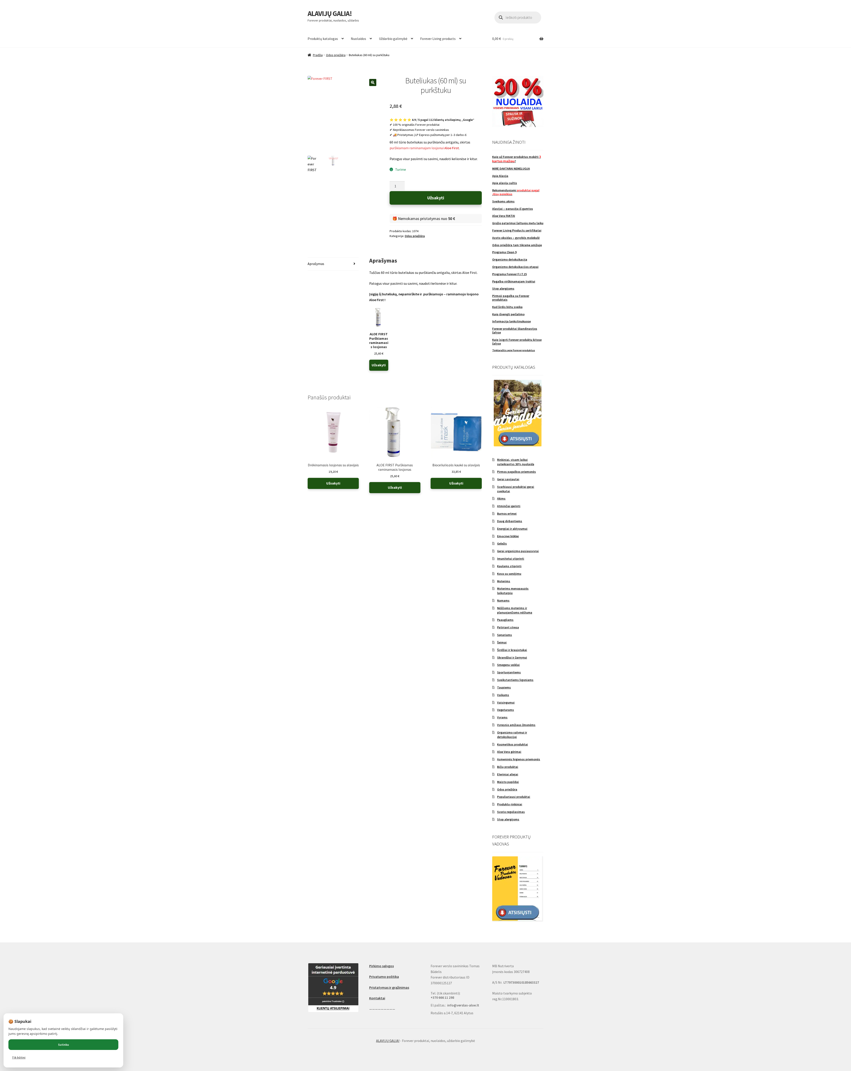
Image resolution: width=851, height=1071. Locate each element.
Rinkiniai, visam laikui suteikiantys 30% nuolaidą (515, 462)
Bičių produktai (507, 767)
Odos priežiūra (335, 55)
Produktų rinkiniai (509, 804)
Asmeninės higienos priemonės (518, 759)
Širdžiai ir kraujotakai (512, 650)
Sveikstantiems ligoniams (515, 680)
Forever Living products (438, 38)
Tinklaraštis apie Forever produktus (513, 350)
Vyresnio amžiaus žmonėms (516, 725)
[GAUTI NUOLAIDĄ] (517, 101)
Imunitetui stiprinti (510, 559)
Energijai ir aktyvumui (512, 529)
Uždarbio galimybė (393, 38)
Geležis (502, 543)
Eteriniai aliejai (507, 774)
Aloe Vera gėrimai (509, 752)
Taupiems (504, 687)
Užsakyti (435, 197)
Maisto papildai (508, 782)
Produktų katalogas (323, 38)
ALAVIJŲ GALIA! (330, 13)
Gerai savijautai (508, 479)
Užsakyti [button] (379, 365)
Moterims (503, 581)
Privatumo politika (384, 976)
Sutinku (63, 1045)
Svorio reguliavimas (511, 812)
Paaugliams (505, 620)
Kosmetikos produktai (512, 744)
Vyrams (502, 717)
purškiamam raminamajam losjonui (424, 148)
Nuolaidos (358, 38)
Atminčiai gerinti (508, 506)
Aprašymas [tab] (316, 263)
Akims (501, 498)
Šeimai (502, 642)
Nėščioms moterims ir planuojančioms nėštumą (514, 610)
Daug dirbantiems (509, 521)
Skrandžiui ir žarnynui (512, 657)
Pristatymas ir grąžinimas (389, 987)
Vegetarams (505, 710)
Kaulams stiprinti (509, 566)
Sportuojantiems (509, 672)
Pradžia (318, 55)
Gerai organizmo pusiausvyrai (518, 551)
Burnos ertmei (507, 514)
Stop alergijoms (508, 819)
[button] (372, 82)
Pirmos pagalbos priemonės (516, 472)
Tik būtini (18, 1057)
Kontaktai (377, 998)
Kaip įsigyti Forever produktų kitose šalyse (517, 341)
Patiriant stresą (508, 627)
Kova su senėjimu (509, 574)
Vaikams (503, 695)
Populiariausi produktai (513, 797)
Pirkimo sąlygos (381, 966)
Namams (503, 600)
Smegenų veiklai (508, 665)
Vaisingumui (506, 702)
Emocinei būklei (508, 536)
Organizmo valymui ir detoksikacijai (512, 734)
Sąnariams (504, 635)
